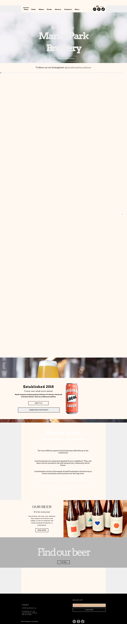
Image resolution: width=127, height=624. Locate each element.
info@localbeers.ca (29, 608)
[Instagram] (94, 9)
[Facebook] (99, 9)
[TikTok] (103, 9)
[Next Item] (122, 214)
